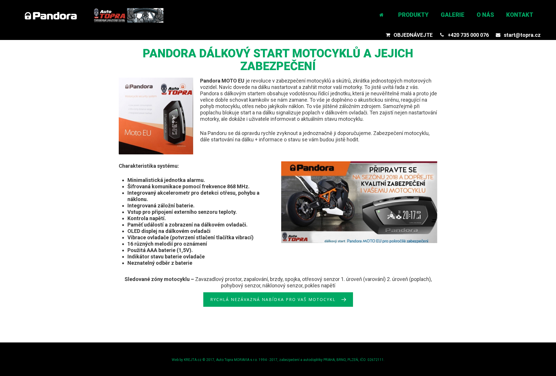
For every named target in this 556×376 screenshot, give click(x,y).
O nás (485, 14)
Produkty (413, 14)
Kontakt (519, 14)
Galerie (452, 14)
